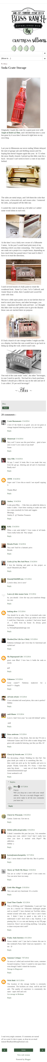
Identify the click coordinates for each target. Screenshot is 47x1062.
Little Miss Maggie (14, 887)
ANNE (9, 479)
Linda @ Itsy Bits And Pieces (18, 562)
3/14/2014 (25, 421)
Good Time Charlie (14, 902)
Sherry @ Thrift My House (17, 870)
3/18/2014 (32, 870)
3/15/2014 (27, 579)
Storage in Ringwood (14, 969)
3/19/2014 (25, 887)
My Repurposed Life (15, 657)
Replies (12, 782)
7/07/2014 (25, 958)
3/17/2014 (24, 787)
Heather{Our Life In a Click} (18, 639)
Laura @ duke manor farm (17, 594)
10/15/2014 (20, 980)
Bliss (15, 787)
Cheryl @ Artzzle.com (15, 754)
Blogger (27, 1059)
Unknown (11, 679)
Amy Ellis (11, 459)
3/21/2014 (26, 902)
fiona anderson (13, 734)
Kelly (9, 527)
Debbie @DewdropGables (17, 830)
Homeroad (11, 439)
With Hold (11, 980)
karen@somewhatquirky (16, 855)
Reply (9, 431)
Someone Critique (14, 958)
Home (23, 1050)
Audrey (10, 501)
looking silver (12, 611)
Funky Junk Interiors (15, 938)
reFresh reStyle (13, 697)
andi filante (11, 714)
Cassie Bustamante (14, 421)
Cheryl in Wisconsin (15, 815)
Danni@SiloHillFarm (15, 579)
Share (6, 408)
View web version (23, 1055)
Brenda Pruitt (12, 544)
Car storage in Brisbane (15, 994)
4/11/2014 (27, 938)
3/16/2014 (26, 815)
